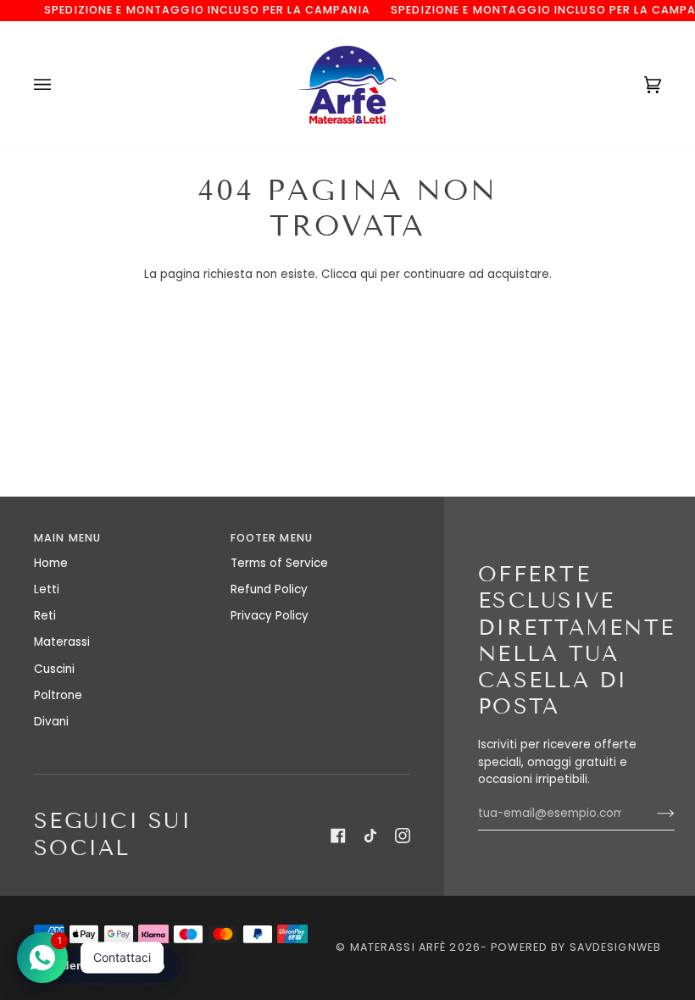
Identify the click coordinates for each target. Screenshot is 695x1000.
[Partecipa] (652, 813)
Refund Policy (269, 589)
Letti (46, 589)
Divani (51, 722)
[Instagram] (402, 835)
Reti (45, 616)
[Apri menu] (59, 84)
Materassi (62, 642)
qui (368, 274)
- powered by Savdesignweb (571, 947)
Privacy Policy (270, 616)
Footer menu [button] (272, 538)
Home (51, 563)
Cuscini (54, 669)
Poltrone (58, 695)
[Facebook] (338, 835)
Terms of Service (279, 563)
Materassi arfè (398, 947)
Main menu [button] (67, 538)
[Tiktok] (370, 835)
